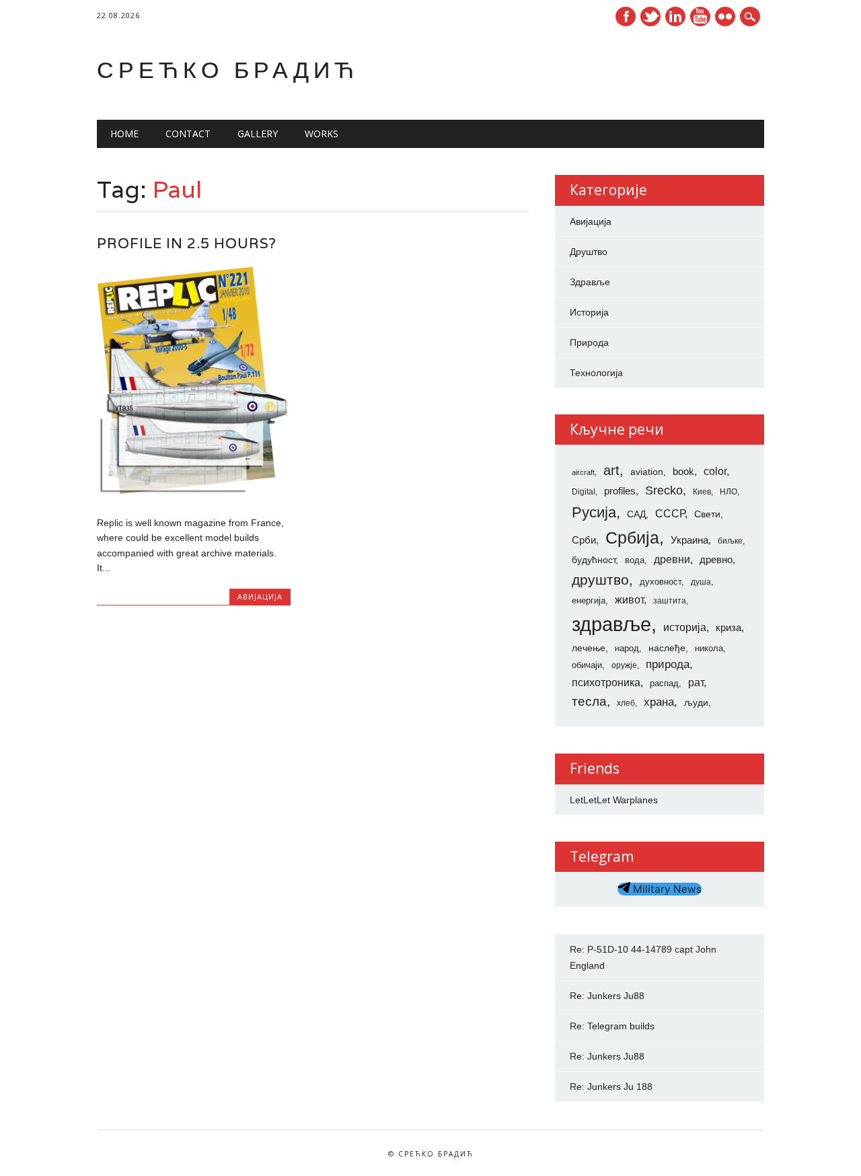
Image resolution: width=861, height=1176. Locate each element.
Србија (632, 537)
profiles (620, 491)
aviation (646, 471)
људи (696, 702)
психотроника (606, 682)
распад (664, 683)
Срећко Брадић (228, 69)
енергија (588, 600)
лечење (588, 647)
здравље (611, 624)
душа (701, 582)
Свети (707, 514)
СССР (670, 513)
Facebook (625, 16)
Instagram (725, 16)
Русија (594, 512)
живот (629, 599)
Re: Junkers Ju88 (607, 995)
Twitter (650, 16)
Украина (689, 540)
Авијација (260, 596)
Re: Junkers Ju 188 (611, 1086)
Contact (188, 133)
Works (321, 133)
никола (709, 648)
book (683, 471)
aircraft (583, 472)
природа (667, 664)
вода (634, 560)
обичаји (587, 665)
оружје (624, 665)
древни (672, 559)
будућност (593, 559)
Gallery (257, 133)
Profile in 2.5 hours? (186, 243)
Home (124, 133)
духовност (660, 582)
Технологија (596, 372)
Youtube (700, 16)
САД (636, 514)
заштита (669, 600)
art (611, 470)
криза (728, 627)
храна (659, 702)
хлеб (626, 703)
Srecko (664, 490)
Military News (666, 889)
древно (716, 559)
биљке (730, 541)
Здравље (590, 282)
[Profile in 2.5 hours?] (194, 494)
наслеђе (666, 647)
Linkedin (675, 16)
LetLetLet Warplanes (614, 800)
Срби (584, 540)
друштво (600, 579)
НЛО (728, 492)
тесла (589, 701)
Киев (702, 492)
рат (696, 682)
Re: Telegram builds (612, 1026)
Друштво (588, 251)
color (715, 471)
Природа (589, 342)
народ (627, 648)
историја (684, 627)
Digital (583, 492)
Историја (589, 312)
